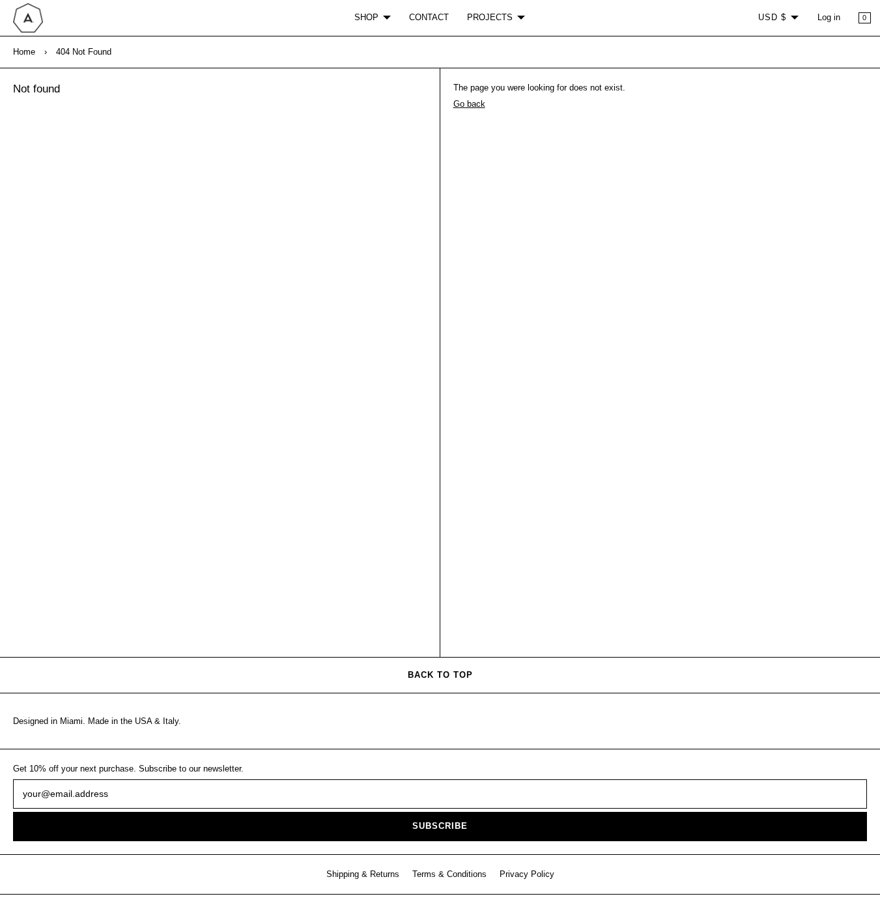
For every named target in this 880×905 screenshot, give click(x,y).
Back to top (440, 675)
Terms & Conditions (449, 874)
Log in (828, 17)
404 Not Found (83, 52)
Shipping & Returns (362, 874)
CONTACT (429, 17)
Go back (469, 104)
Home (24, 52)
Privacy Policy (527, 874)
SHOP (366, 17)
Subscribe (440, 826)
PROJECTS (490, 17)
